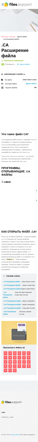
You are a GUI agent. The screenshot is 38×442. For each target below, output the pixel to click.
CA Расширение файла (11, 39)
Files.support (15, 434)
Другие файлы (22, 37)
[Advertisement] (19, 111)
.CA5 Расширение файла (12, 304)
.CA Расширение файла (11, 282)
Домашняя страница (8, 37)
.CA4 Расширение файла (12, 301)
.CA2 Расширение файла (12, 289)
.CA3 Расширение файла (7, 294)
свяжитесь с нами (7, 417)
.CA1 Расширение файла (12, 285)
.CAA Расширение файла (12, 308)
